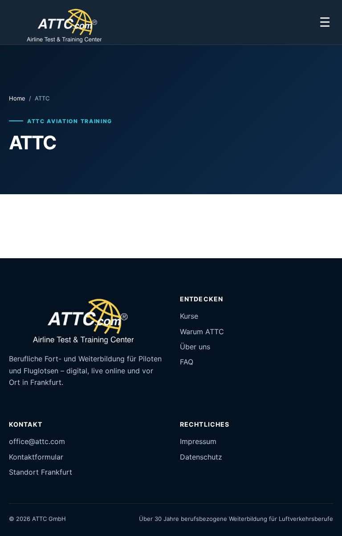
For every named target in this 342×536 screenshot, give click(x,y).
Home (17, 98)
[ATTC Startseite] (58, 22)
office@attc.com (37, 441)
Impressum (198, 441)
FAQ (186, 361)
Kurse (189, 316)
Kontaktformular (36, 456)
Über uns (195, 346)
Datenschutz (201, 456)
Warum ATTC (202, 331)
